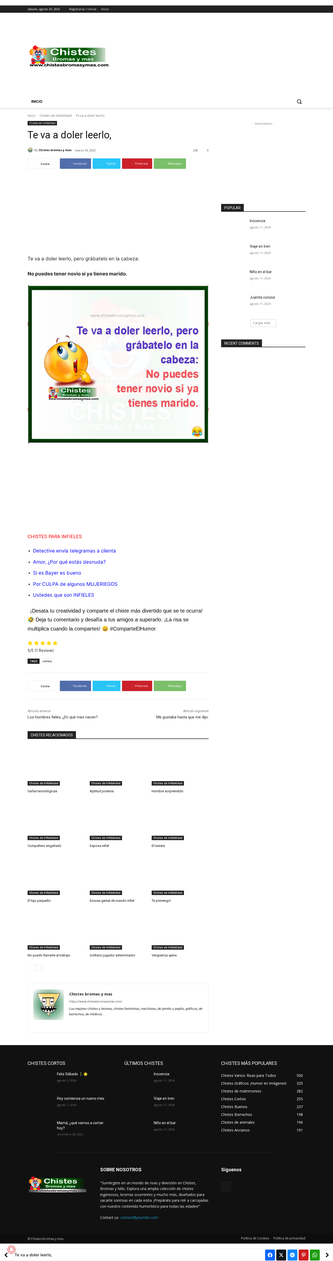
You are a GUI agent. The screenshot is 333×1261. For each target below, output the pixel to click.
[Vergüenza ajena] (180, 930)
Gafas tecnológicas (42, 791)
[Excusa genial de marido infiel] (118, 875)
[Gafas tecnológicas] (56, 766)
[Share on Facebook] (270, 1255)
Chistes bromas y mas (55, 150)
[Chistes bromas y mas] (31, 150)
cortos (47, 661)
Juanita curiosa (262, 297)
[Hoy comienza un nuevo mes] (40, 1105)
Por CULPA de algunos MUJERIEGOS (75, 584)
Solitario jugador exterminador (112, 955)
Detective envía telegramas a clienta (74, 551)
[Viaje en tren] (233, 253)
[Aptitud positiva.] (118, 766)
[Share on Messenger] (292, 1255)
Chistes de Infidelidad (56, 115)
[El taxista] (180, 820)
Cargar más (261, 323)
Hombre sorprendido (167, 791)
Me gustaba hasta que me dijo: (182, 717)
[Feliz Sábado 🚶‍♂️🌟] (40, 1080)
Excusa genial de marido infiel (112, 901)
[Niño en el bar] (233, 278)
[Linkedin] (80, 1022)
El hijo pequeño (39, 901)
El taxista (158, 846)
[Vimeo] (295, 9)
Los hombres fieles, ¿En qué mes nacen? (63, 717)
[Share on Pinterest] (304, 1255)
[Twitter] (288, 9)
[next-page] (39, 967)
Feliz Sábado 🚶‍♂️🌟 (72, 1074)
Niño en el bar (261, 272)
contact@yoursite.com (139, 1217)
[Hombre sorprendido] (180, 766)
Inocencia (257, 221)
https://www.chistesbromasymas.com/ (95, 1001)
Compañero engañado (44, 846)
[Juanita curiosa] (233, 304)
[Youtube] (302, 9)
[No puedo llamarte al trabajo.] (56, 930)
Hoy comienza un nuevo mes (80, 1098)
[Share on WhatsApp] (315, 1255)
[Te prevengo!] (180, 875)
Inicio (31, 115)
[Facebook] (274, 9)
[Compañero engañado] (56, 820)
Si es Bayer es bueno (57, 573)
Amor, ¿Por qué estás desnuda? (69, 562)
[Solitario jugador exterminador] (118, 930)
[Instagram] (281, 9)
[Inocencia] (233, 227)
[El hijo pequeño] (56, 875)
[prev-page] (31, 967)
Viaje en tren (260, 246)
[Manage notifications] (11, 1249)
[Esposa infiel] (118, 820)
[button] (299, 101)
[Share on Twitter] (281, 1255)
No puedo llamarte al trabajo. (49, 955)
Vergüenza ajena (164, 955)
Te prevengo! (161, 901)
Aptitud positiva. (102, 791)
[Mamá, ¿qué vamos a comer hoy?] (40, 1129)
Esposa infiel (99, 846)
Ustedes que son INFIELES (63, 595)
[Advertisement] (208, 56)
